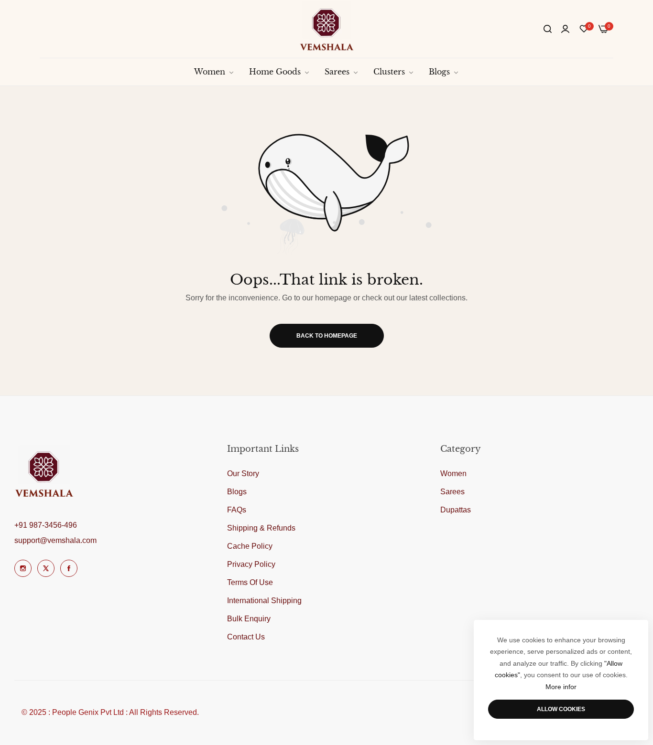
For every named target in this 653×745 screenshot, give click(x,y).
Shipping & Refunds (261, 528)
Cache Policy (249, 546)
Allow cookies (561, 709)
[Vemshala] (326, 28)
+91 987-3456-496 (45, 525)
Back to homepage (326, 335)
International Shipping (264, 600)
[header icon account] (565, 29)
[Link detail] (23, 568)
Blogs (237, 492)
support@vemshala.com (55, 540)
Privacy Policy (251, 564)
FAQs (236, 510)
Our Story (243, 473)
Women (453, 473)
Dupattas (455, 510)
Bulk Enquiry (249, 619)
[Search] (548, 29)
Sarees (452, 492)
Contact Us (246, 637)
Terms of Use (250, 582)
